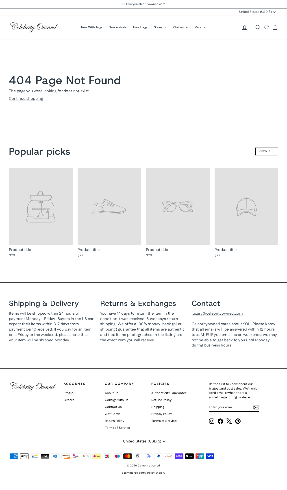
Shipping (157, 407)
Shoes (158, 27)
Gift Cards (112, 414)
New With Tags (91, 27)
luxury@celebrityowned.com (217, 313)
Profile (68, 393)
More (198, 27)
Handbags (140, 27)
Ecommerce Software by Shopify (143, 473)
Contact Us (113, 407)
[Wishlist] (266, 27)
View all (267, 151)
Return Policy (114, 421)
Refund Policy (161, 400)
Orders (69, 400)
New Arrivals (117, 27)
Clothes (179, 27)
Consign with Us (116, 400)
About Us (111, 393)
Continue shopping (26, 98)
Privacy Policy (161, 414)
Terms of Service (117, 428)
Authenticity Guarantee (169, 393)
